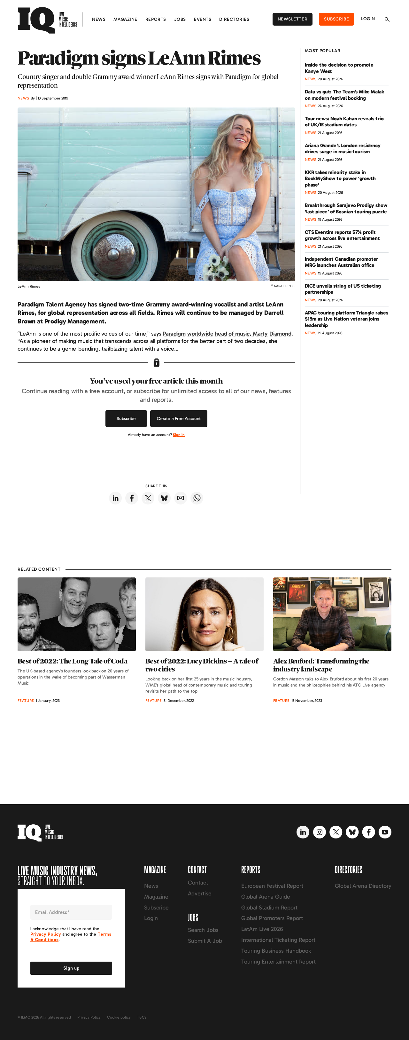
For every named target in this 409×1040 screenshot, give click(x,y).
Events (202, 19)
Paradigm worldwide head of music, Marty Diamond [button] (227, 333)
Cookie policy (119, 1017)
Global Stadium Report (269, 907)
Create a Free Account (179, 418)
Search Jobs (203, 929)
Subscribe (336, 19)
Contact (198, 882)
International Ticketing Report (278, 939)
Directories (234, 19)
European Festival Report (272, 885)
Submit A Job (205, 940)
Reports (155, 19)
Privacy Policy (89, 1017)
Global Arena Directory (363, 885)
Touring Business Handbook (276, 950)
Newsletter (293, 19)
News (98, 19)
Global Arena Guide (265, 896)
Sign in (179, 435)
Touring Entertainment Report (278, 961)
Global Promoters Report (272, 918)
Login (368, 18)
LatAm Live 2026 (262, 929)
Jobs (180, 19)
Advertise (200, 893)
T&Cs (141, 1017)
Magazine (125, 19)
